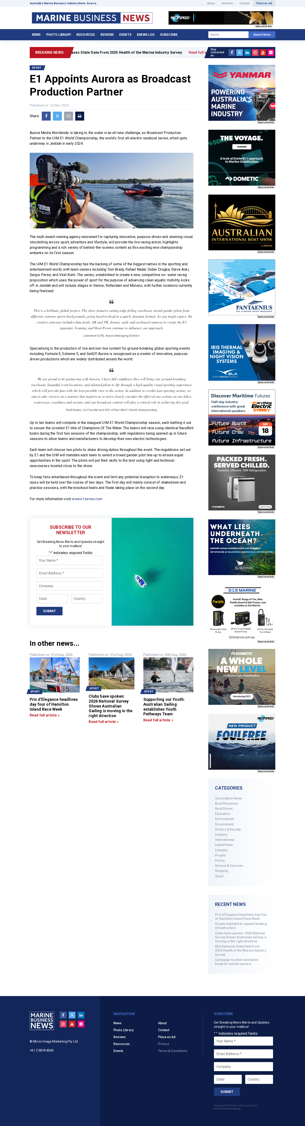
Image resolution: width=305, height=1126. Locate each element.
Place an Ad (264, 3)
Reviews (107, 34)
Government (224, 824)
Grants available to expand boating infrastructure (241, 926)
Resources (85, 34)
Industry (221, 834)
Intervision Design (231, 1108)
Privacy (163, 1044)
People (220, 855)
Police (220, 860)
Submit (49, 611)
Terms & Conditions (173, 1051)
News (36, 34)
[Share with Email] (68, 116)
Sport (219, 876)
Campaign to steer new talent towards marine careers (236, 962)
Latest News (224, 845)
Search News (262, 34)
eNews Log (146, 34)
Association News (228, 798)
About (211, 3)
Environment (224, 819)
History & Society (228, 829)
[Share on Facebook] (46, 116)
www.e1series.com (87, 499)
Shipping (221, 871)
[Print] (79, 116)
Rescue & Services (229, 865)
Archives (227, 3)
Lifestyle (221, 850)
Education (222, 814)
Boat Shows (224, 808)
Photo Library (58, 34)
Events (125, 34)
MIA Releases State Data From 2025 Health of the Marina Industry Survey (240, 950)
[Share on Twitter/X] (57, 116)
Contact (245, 3)
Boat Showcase (226, 803)
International (224, 839)
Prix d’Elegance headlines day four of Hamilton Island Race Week (241, 916)
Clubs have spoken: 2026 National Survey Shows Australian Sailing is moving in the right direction (241, 937)
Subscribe (169, 34)
